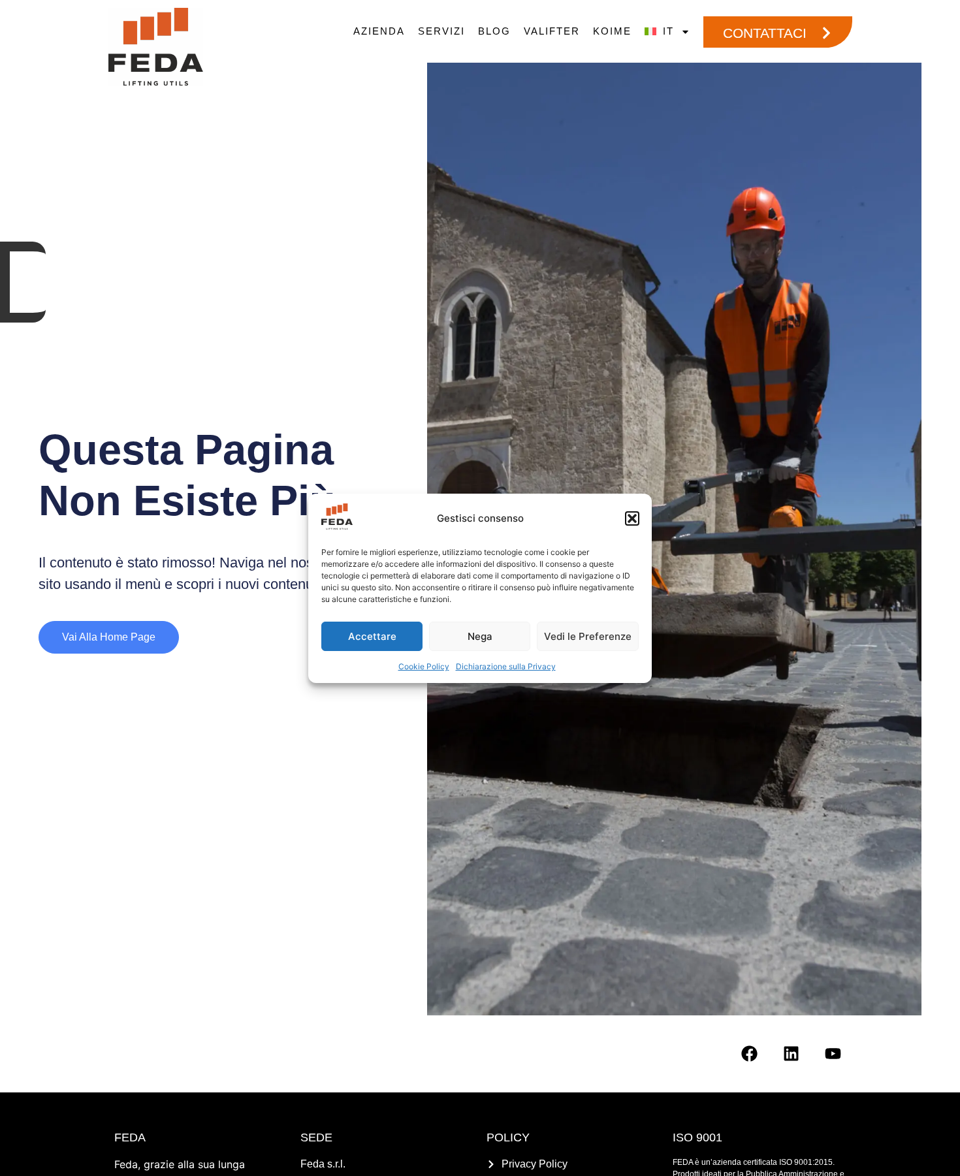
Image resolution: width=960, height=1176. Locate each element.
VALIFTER (552, 31)
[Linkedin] (791, 1053)
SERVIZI (441, 31)
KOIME (612, 31)
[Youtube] (833, 1053)
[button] (632, 518)
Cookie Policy (423, 666)
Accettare (372, 635)
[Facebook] (749, 1053)
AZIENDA (379, 31)
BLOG (494, 31)
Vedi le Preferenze (588, 635)
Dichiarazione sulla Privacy (506, 666)
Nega (480, 635)
